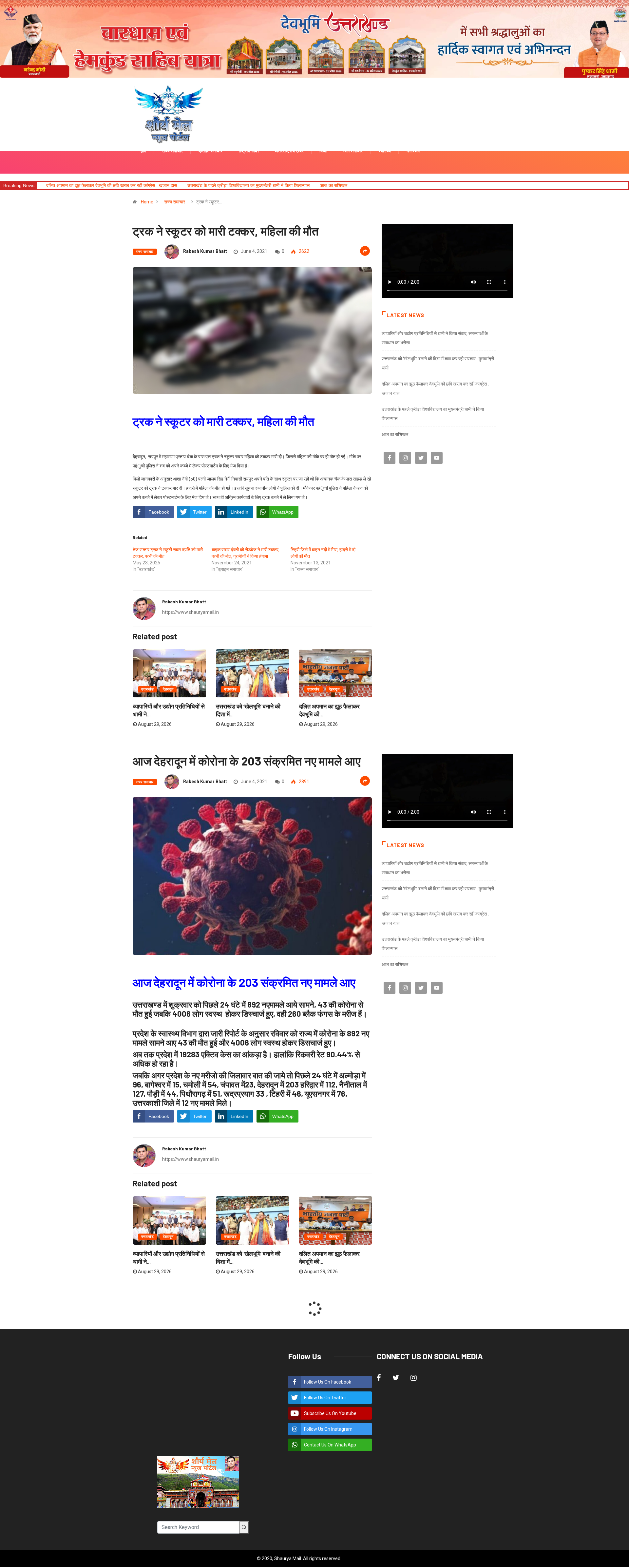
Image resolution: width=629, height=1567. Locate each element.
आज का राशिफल (217, 185)
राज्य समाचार (174, 201)
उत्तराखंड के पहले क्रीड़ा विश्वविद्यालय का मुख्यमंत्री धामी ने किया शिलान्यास (132, 185)
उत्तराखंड (147, 689)
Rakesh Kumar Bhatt (205, 251)
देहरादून (168, 689)
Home (147, 201)
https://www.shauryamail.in (190, 612)
